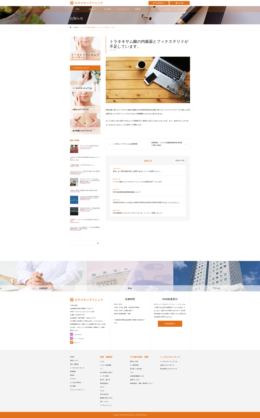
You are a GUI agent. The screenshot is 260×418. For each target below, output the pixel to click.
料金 (152, 9)
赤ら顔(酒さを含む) (106, 372)
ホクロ (102, 387)
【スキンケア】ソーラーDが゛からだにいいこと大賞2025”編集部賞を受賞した (89, 180)
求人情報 (180, 3)
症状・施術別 (74, 364)
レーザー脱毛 (104, 376)
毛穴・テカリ (104, 401)
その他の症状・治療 (139, 357)
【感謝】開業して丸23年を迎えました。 (83, 165)
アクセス (167, 9)
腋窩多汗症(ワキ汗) (106, 398)
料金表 (72, 375)
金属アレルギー (135, 379)
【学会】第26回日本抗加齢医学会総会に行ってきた (85, 157)
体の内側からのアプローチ (168, 369)
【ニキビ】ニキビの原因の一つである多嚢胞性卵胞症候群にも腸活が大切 (85, 228)
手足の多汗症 (104, 394)
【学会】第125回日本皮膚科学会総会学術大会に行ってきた (89, 197)
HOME (78, 9)
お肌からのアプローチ (167, 365)
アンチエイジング (105, 405)
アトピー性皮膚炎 (105, 365)
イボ (131, 372)
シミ (101, 369)
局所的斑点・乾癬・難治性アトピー (141, 383)
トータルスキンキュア (122, 9)
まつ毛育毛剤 (134, 365)
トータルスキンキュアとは (168, 361)
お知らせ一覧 (179, 160)
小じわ (102, 390)
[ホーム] (70, 27)
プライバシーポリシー (77, 390)
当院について (92, 9)
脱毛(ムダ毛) (134, 361)
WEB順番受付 (159, 3)
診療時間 (137, 9)
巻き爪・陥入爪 (105, 379)
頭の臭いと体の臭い (136, 369)
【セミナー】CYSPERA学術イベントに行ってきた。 (89, 146)
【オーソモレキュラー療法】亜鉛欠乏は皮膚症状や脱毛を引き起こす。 (85, 171)
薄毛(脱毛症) (104, 383)
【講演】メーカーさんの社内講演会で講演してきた (85, 220)
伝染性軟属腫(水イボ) (137, 376)
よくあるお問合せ (182, 9)
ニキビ (102, 361)
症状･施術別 (107, 9)
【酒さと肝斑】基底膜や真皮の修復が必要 (83, 190)
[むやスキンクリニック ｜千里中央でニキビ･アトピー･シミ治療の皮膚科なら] (86, 3)
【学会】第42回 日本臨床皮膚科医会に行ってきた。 (90, 208)
